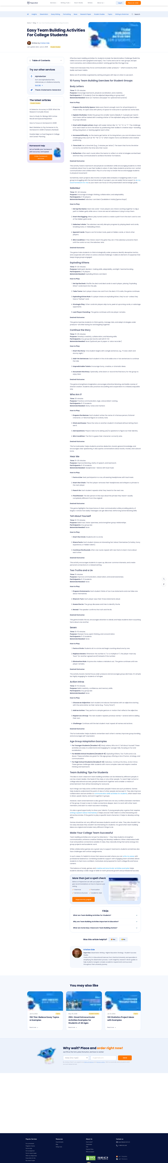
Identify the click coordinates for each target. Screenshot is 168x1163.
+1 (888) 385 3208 (122, 1145)
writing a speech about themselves (83, 813)
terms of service (89, 1062)
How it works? (89, 1142)
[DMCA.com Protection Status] (91, 1158)
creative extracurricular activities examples (112, 868)
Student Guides (99, 14)
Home (29, 23)
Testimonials (89, 1144)
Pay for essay (29, 1148)
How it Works (78, 3)
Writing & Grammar (122, 14)
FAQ (87, 1147)
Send (125, 1058)
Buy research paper (30, 1160)
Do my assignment (30, 1151)
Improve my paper (83, 899)
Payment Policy (89, 1149)
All (28, 14)
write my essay (128, 856)
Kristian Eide (44, 43)
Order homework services (40, 157)
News (75, 14)
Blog (34, 23)
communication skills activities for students (110, 793)
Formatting (67, 14)
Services (53, 3)
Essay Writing (55, 14)
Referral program (90, 1152)
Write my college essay (31, 1156)
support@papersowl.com (124, 1142)
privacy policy (101, 1062)
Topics (110, 14)
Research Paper (85, 14)
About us (100, 3)
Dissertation (44, 14)
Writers (90, 3)
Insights (34, 14)
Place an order (133, 3)
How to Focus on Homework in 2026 (43, 123)
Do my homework (30, 1143)
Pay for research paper (31, 1153)
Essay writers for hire (30, 1158)
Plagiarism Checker (30, 1146)
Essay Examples (59, 1142)
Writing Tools (65, 3)
